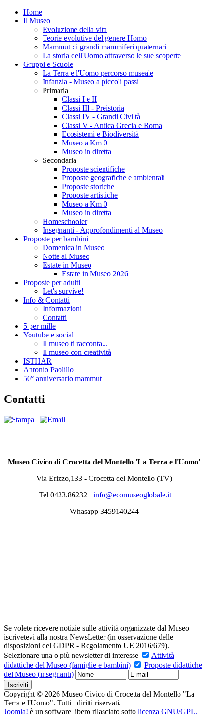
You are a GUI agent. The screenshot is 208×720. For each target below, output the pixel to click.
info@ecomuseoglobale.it (132, 495)
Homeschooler (65, 221)
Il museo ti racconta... (75, 343)
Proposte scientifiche (93, 169)
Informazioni (62, 308)
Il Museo (36, 20)
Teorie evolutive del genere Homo (95, 38)
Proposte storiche (88, 186)
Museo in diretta (86, 151)
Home (32, 12)
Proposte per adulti (51, 282)
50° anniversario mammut (62, 378)
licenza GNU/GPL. (167, 711)
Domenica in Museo (73, 247)
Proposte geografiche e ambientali (113, 178)
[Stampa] (19, 420)
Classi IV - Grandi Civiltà (101, 116)
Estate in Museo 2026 (95, 274)
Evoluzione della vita (75, 29)
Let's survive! (63, 291)
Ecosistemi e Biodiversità (100, 134)
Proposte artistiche (90, 195)
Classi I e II (79, 99)
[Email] (52, 420)
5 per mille (39, 326)
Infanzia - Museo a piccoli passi (91, 82)
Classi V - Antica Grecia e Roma (112, 125)
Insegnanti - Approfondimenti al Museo (103, 230)
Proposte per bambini (55, 239)
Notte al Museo (66, 256)
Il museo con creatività (77, 352)
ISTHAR (37, 361)
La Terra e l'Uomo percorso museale (98, 73)
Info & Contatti (46, 300)
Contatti (55, 317)
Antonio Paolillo (48, 370)
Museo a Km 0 (84, 143)
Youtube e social (48, 335)
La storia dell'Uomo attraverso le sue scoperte (112, 55)
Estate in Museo (67, 265)
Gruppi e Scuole (48, 64)
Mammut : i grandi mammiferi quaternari (104, 47)
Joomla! (16, 711)
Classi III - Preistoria (93, 108)
